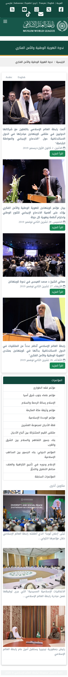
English (21, 77)
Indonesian (18, 3)
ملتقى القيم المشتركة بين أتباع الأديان (33, 432)
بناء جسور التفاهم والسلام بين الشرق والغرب (30, 442)
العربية (59, 3)
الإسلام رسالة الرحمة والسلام (38, 402)
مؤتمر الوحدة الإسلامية (42, 417)
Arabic (9, 77)
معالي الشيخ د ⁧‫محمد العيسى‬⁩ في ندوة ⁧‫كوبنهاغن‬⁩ (36, 281)
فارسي (9, 3)
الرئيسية (60, 62)
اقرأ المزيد (57, 153)
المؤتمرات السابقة (45, 476)
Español (28, 3)
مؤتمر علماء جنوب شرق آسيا (39, 395)
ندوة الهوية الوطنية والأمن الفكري (34, 62)
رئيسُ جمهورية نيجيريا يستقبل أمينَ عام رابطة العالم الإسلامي (34, 651)
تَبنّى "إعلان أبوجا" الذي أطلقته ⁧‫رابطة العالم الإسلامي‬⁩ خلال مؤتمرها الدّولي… (34, 536)
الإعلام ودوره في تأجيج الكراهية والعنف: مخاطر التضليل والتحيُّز (30, 467)
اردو (35, 3)
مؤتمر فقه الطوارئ (44, 387)
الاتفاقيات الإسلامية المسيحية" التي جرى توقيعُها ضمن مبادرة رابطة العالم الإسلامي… (34, 594)
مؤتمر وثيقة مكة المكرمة (40, 410)
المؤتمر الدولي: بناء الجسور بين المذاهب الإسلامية (30, 454)
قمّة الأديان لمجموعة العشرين (38, 425)
